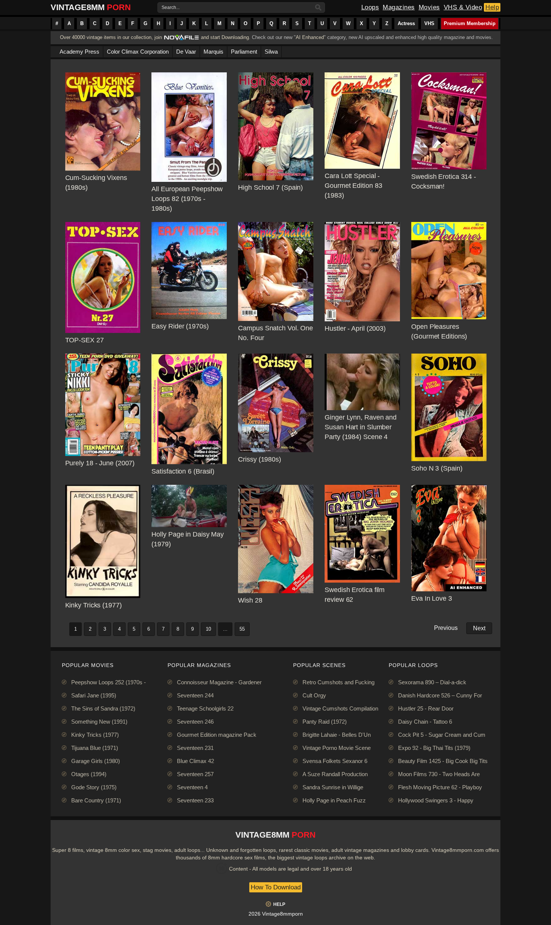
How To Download (276, 887)
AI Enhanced (310, 37)
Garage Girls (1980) (95, 761)
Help (492, 7)
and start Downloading (225, 37)
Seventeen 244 (195, 695)
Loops (370, 7)
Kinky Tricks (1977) (95, 735)
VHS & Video (463, 7)
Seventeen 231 (195, 748)
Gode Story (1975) (94, 787)
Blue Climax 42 (195, 761)
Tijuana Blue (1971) (94, 748)
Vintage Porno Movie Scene (336, 748)
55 (242, 629)
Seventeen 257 (195, 774)
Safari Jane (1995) (93, 695)
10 (208, 629)
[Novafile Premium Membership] (181, 39)
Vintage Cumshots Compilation (340, 708)
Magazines (399, 7)
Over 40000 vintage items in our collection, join (111, 37)
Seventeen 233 (195, 800)
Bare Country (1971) (96, 800)
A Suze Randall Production (335, 774)
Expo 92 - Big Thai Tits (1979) (434, 748)
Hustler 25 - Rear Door (426, 708)
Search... (171, 7)
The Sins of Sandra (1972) (103, 708)
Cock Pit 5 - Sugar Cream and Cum (441, 735)
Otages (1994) (88, 774)
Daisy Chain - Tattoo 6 (425, 721)
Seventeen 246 (195, 721)
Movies (429, 7)
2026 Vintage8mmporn (276, 914)
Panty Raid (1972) (324, 721)
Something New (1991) (99, 721)
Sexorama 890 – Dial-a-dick (432, 682)
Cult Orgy (314, 695)
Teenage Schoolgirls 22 (205, 708)
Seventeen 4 (192, 787)
